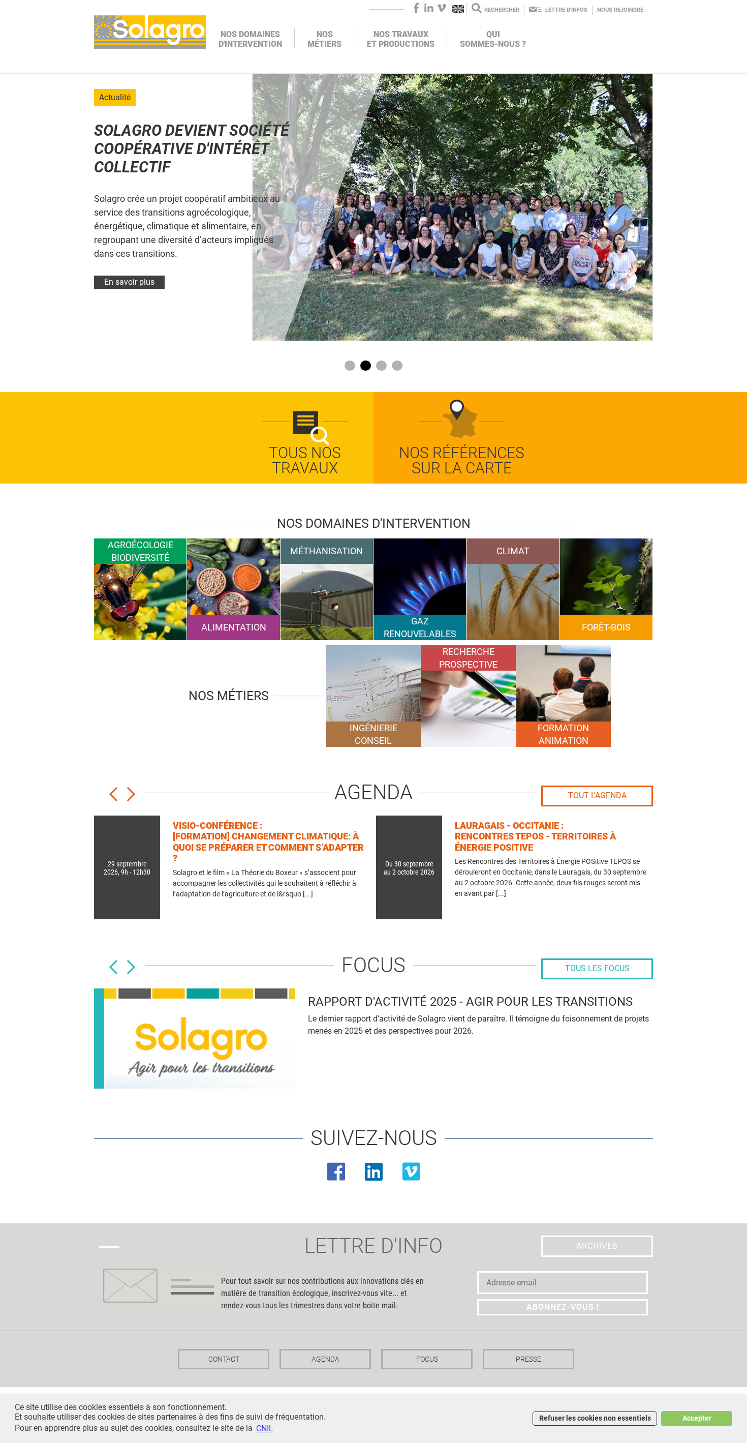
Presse (528, 1359)
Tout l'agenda (597, 795)
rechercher (501, 10)
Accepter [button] (696, 1418)
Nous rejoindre (620, 10)
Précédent (118, 797)
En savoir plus (129, 282)
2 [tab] (365, 365)
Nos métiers (324, 39)
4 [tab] (397, 365)
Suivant (136, 797)
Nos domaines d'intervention (250, 39)
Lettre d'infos (566, 10)
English (458, 9)
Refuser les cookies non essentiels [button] (595, 1418)
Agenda (325, 1359)
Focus (427, 1359)
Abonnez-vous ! (562, 1307)
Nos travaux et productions (400, 39)
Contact (223, 1359)
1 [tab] (350, 365)
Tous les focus (597, 968)
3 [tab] (381, 365)
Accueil (150, 32)
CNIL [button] (264, 1428)
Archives (597, 1246)
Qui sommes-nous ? (493, 39)
